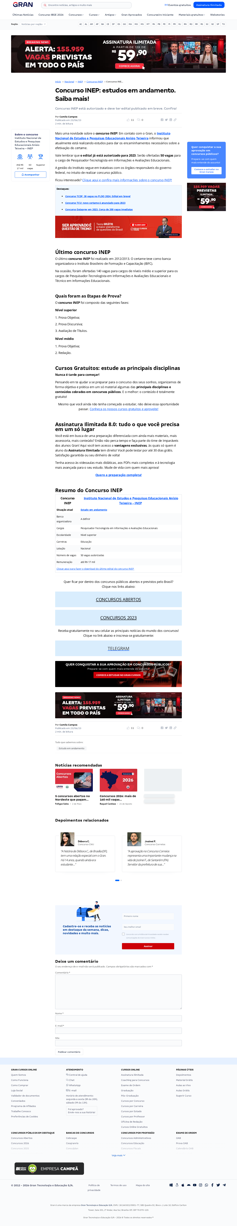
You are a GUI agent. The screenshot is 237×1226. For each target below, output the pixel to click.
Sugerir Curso (183, 1095)
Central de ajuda (78, 1075)
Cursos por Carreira (132, 1106)
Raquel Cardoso (108, 803)
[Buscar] (45, 6)
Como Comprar (19, 1085)
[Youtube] (194, 1185)
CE (108, 24)
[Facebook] (212, 1185)
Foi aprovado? (81, 1111)
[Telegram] (224, 1185)
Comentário (62, 972)
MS (142, 24)
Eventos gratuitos (179, 5)
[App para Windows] (171, 1185)
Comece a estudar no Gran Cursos (118, 675)
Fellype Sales (62, 803)
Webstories (217, 14)
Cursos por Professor (133, 1116)
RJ (180, 24)
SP (218, 24)
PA (154, 24)
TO (223, 24)
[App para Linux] (177, 1185)
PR (174, 24)
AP (97, 24)
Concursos (75, 14)
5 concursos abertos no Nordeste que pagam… (72, 797)
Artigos (109, 14)
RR (196, 24)
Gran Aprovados (131, 14)
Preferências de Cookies (24, 1116)
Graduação (127, 1090)
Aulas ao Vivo (183, 1085)
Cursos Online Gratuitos (134, 1127)
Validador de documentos (25, 1095)
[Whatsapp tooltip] (206, 1185)
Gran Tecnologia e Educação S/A (96, 1205)
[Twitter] (218, 1185)
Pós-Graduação (130, 1095)
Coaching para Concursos (135, 1080)
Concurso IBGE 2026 (51, 14)
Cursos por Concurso (132, 1101)
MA (130, 24)
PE (164, 24)
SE (212, 24)
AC (80, 24)
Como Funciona (19, 1080)
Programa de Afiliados (23, 1106)
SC (207, 24)
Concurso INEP (95, 81)
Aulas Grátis (183, 1090)
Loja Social (17, 1090)
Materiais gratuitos (191, 14)
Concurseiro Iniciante (160, 14)
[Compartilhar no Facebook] (161, 120)
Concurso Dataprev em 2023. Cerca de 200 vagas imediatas (99, 209)
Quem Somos (18, 1075)
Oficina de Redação (131, 1121)
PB (159, 24)
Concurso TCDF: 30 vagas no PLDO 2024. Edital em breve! (97, 196)
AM (91, 24)
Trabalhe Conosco (21, 1111)
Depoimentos (183, 1075)
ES (119, 24)
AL (86, 24)
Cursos (93, 14)
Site (57, 1038)
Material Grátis (184, 1080)
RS (202, 24)
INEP (80, 81)
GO (124, 24)
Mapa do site (143, 1185)
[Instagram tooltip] (200, 1185)
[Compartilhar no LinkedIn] (170, 120)
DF (113, 24)
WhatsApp (75, 1085)
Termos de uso (118, 1185)
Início (58, 81)
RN (185, 24)
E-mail (59, 1025)
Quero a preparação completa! (118, 475)
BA (102, 24)
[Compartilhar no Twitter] (166, 120)
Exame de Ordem (130, 1085)
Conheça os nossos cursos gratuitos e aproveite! (124, 409)
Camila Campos (68, 116)
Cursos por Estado (131, 1111)
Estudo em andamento (94, 509)
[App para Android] (189, 1185)
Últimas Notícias (22, 14)
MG (136, 24)
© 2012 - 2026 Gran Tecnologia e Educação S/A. (42, 1185)
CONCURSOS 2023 (118, 618)
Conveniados (18, 1101)
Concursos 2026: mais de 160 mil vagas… (118, 797)
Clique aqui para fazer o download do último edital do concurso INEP (95, 568)
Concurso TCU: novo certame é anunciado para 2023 (95, 202)
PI (169, 24)
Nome (59, 1013)
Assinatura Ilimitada (209, 5)
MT (148, 24)
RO (191, 24)
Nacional (69, 81)
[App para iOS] (183, 1185)
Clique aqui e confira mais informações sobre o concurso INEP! (127, 180)
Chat (71, 1080)
